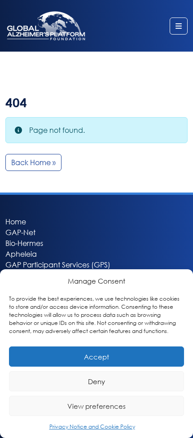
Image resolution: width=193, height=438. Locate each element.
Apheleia (21, 253)
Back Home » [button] (33, 162)
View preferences (96, 406)
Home (15, 221)
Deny (96, 381)
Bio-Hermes (24, 243)
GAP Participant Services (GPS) (57, 264)
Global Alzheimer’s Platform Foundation (46, 26)
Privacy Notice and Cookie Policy (92, 426)
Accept (96, 356)
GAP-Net (20, 232)
